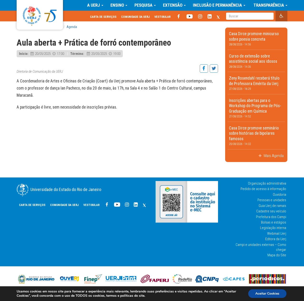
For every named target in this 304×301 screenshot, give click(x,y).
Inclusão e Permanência (218, 5)
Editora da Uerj (275, 239)
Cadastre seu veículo (271, 211)
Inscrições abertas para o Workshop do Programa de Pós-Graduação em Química (255, 108)
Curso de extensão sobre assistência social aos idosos (253, 61)
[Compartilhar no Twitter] (213, 71)
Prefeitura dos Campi (271, 217)
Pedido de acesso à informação (263, 189)
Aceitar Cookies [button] (267, 293)
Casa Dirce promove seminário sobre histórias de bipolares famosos (254, 136)
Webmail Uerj (276, 233)
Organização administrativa (267, 183)
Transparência (268, 5)
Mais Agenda (273, 155)
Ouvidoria (279, 194)
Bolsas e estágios (273, 222)
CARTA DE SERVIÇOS (103, 17)
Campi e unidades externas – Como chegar (261, 247)
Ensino (117, 5)
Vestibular (162, 17)
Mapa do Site (276, 255)
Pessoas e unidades (271, 200)
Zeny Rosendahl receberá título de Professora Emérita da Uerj (254, 83)
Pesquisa (143, 5)
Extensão (173, 5)
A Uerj (94, 5)
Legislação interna (273, 228)
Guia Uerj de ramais (272, 206)
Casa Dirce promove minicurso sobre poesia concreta (254, 38)
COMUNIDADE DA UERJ (135, 17)
